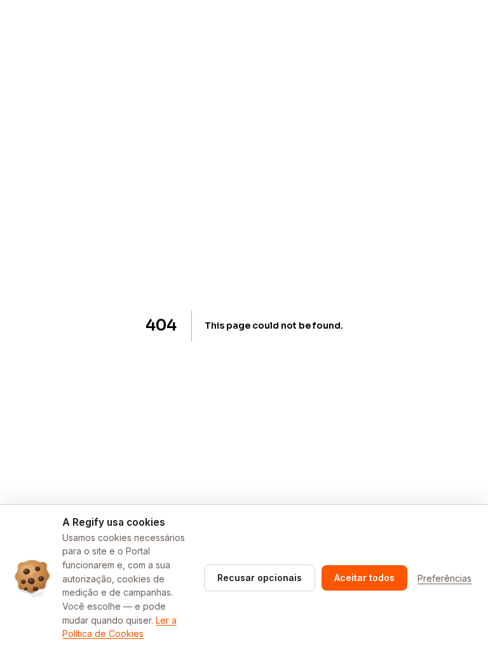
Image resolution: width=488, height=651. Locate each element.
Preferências (444, 578)
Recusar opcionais (259, 577)
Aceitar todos (364, 577)
